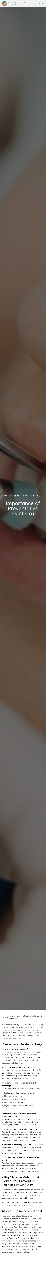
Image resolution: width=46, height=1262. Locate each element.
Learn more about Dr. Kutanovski (26, 1246)
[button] (43, 4)
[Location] (39, 4)
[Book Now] (35, 4)
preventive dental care (12, 1205)
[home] (14, 3)
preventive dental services (21, 1088)
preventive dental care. (12, 1038)
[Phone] (32, 4)
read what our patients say (17, 1249)
